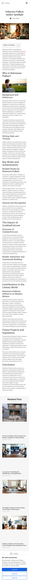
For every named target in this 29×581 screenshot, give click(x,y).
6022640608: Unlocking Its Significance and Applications (11, 472)
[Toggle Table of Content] (17, 45)
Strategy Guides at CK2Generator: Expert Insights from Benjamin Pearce (14, 544)
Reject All (14, 577)
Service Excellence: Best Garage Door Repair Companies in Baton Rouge (14, 436)
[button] (26, 3)
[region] (14, 568)
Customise (14, 573)
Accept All (14, 569)
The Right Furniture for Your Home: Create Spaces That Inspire (13, 508)
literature (23, 51)
